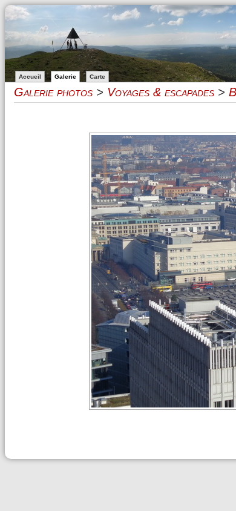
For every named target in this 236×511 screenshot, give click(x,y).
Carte (97, 76)
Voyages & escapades (160, 92)
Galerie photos (53, 92)
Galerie (65, 76)
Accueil (30, 76)
